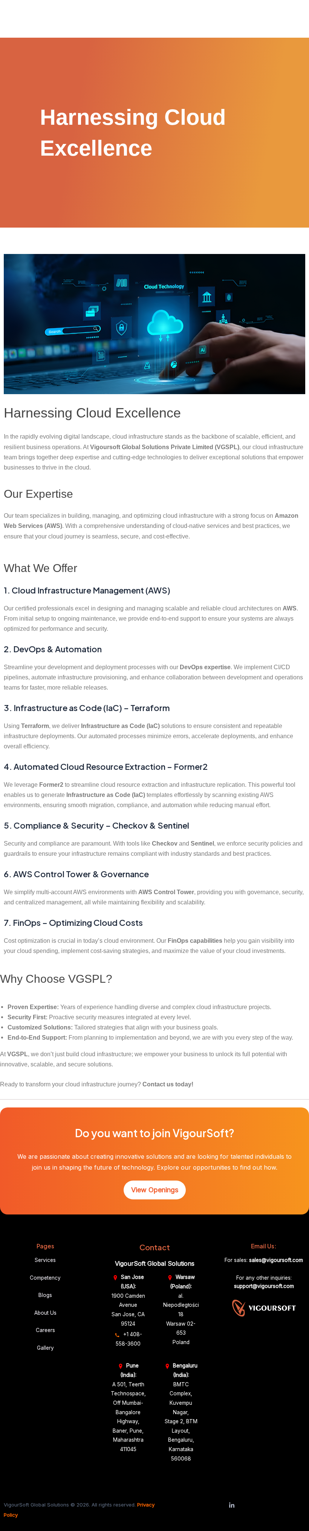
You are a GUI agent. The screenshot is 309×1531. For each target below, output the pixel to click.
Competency (45, 1278)
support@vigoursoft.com (264, 1286)
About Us (45, 1313)
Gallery (45, 1348)
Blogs (45, 1295)
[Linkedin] (232, 1505)
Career (44, 1330)
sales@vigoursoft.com (276, 1260)
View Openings (154, 1190)
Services (45, 1260)
